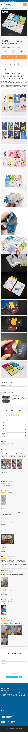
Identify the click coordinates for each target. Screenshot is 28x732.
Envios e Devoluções (6, 385)
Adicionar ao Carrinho (14, 57)
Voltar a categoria (5, 8)
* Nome (3, 657)
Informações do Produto (7, 70)
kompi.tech (14, 729)
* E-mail (3, 660)
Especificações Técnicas (6, 382)
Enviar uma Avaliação (12, 677)
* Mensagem (4, 663)
